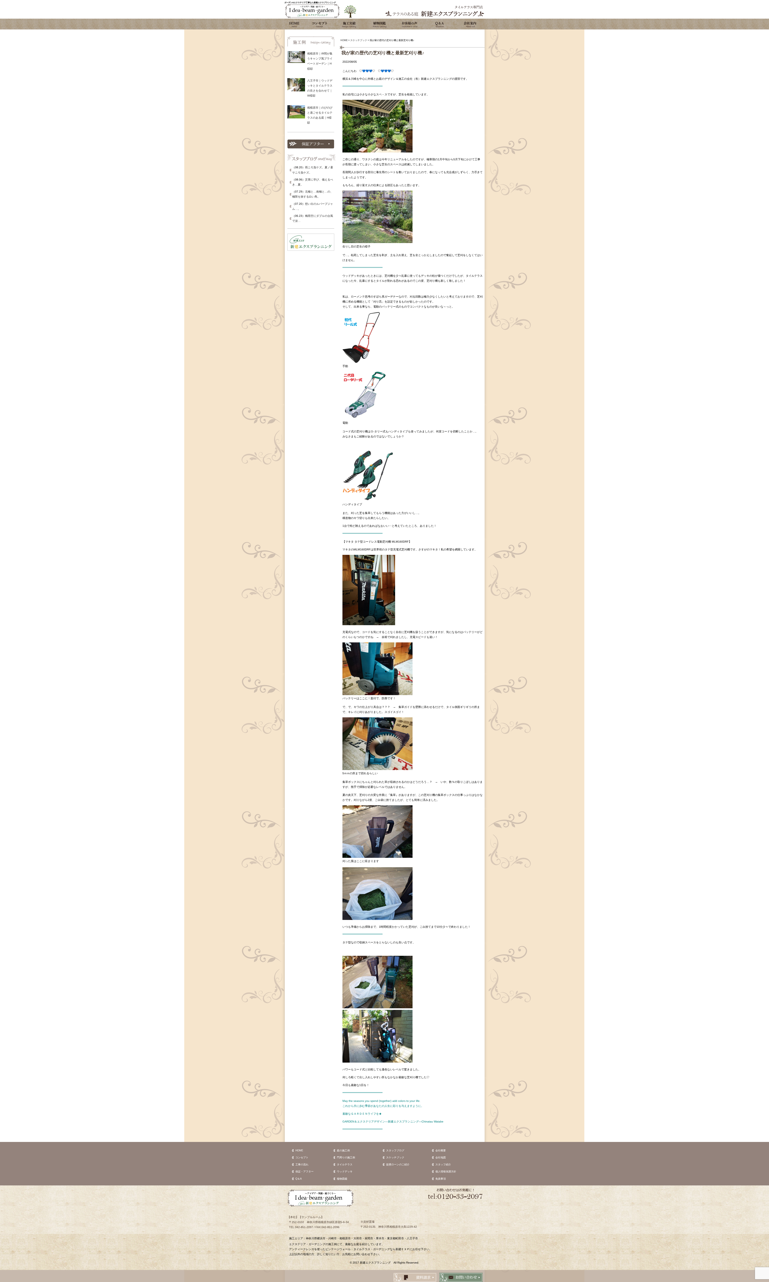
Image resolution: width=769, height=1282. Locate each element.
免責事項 (440, 1178)
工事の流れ (301, 1164)
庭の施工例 (343, 1150)
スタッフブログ (395, 1150)
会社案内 (470, 24)
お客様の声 (410, 24)
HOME (299, 1150)
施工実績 (349, 24)
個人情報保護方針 (445, 1171)
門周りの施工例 (346, 1157)
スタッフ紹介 (443, 1164)
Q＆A (298, 1178)
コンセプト (319, 24)
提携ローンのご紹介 (398, 1164)
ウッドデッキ (344, 1171)
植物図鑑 (379, 24)
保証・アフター (304, 1171)
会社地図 (440, 1157)
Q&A (440, 24)
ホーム (294, 24)
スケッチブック (395, 1157)
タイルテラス (344, 1164)
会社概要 (440, 1150)
